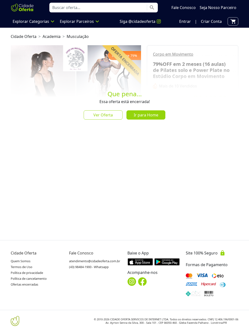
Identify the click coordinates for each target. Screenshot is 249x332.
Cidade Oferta (23, 36)
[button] (185, 21)
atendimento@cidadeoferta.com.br (94, 261)
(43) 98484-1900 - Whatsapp (89, 267)
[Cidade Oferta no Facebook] (142, 281)
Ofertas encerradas (24, 284)
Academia (52, 36)
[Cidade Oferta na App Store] (140, 262)
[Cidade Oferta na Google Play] (167, 262)
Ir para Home (146, 115)
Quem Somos (20, 261)
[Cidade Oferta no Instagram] (131, 281)
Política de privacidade (27, 273)
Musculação (78, 36)
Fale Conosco (81, 253)
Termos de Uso (21, 267)
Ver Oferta (103, 115)
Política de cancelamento (29, 278)
